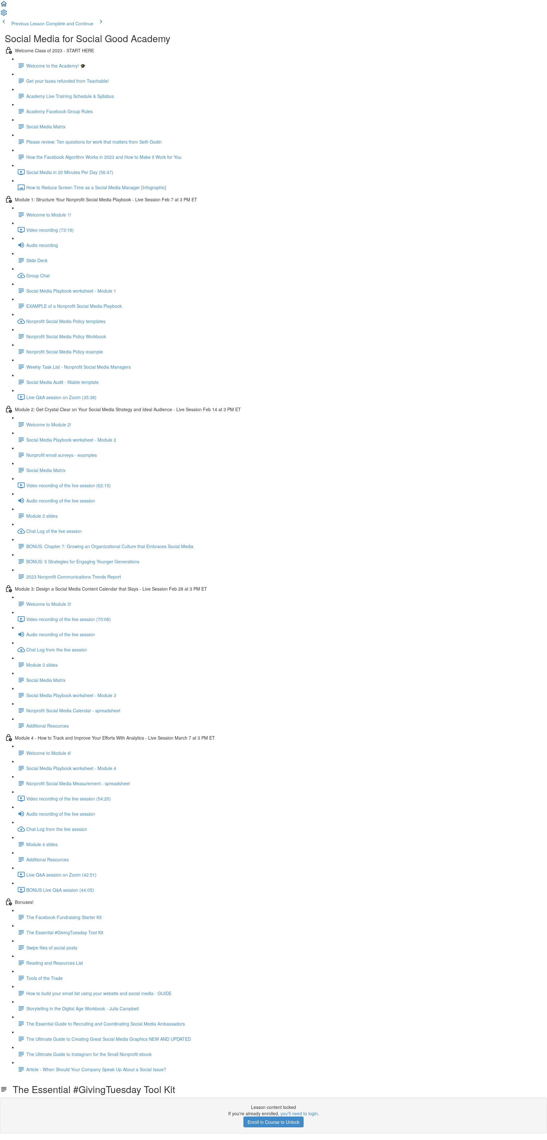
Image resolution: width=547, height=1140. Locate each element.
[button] (4, 6)
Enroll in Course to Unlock (273, 1122)
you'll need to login (299, 1113)
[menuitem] (4, 14)
